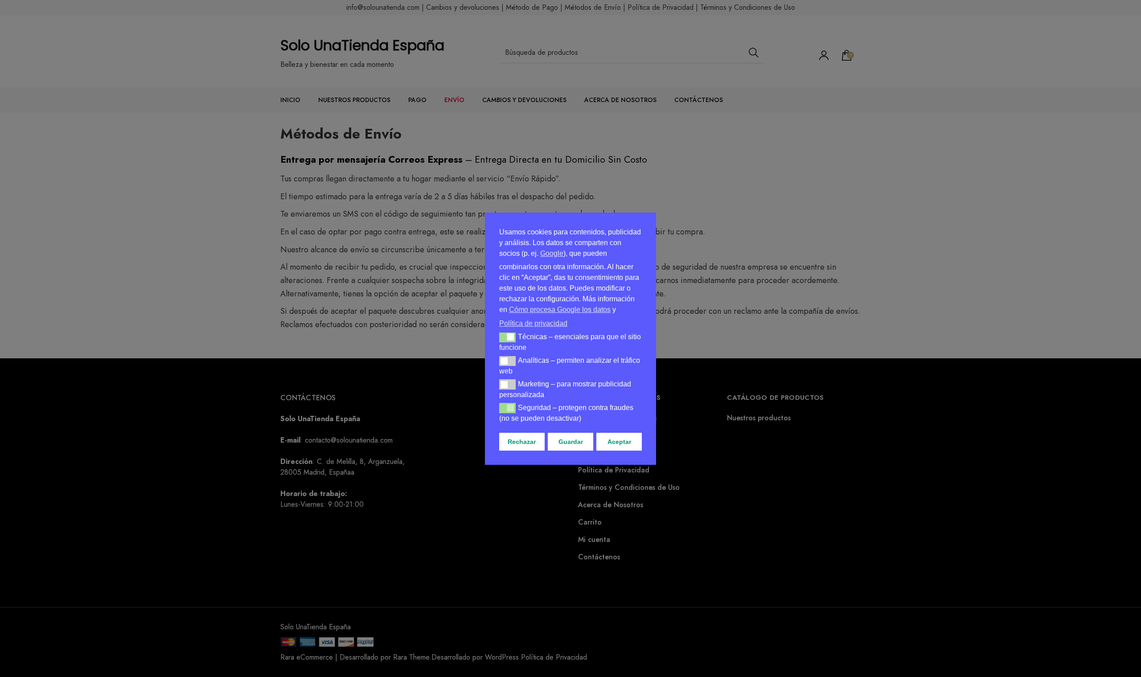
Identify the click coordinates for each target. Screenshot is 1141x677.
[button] (507, 337)
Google (551, 253)
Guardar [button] (570, 441)
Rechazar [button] (522, 441)
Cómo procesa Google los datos (560, 309)
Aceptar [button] (619, 441)
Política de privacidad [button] (533, 323)
